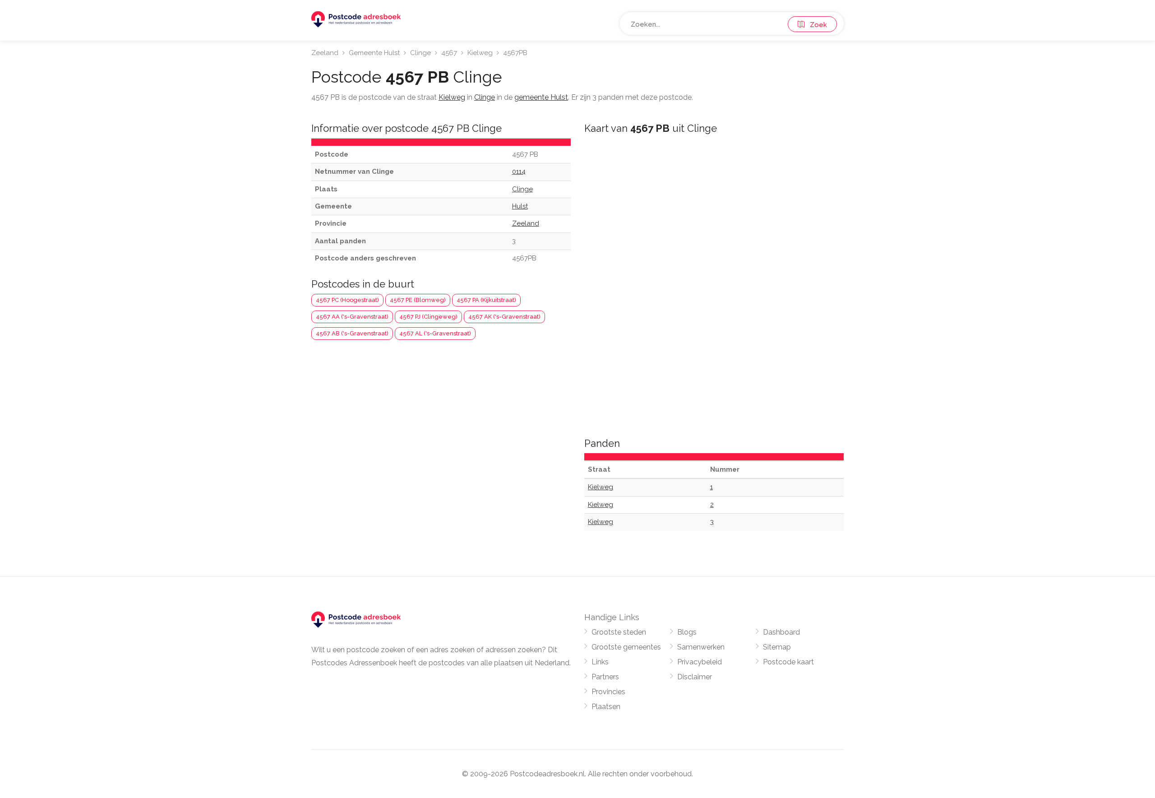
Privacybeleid (699, 662)
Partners (605, 677)
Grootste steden (618, 632)
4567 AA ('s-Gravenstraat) (352, 316)
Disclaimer (694, 677)
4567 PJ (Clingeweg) (428, 316)
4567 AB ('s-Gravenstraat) (352, 333)
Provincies (608, 691)
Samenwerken (701, 647)
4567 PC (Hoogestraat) (347, 300)
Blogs (687, 632)
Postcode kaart (788, 662)
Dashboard (781, 632)
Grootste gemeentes (626, 647)
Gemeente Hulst (374, 53)
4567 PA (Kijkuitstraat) (486, 300)
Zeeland (324, 53)
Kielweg (480, 53)
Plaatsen (605, 706)
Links (600, 662)
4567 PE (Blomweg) (418, 300)
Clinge (420, 53)
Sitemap (777, 647)
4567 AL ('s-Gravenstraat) (435, 333)
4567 (449, 53)
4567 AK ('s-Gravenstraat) (504, 316)
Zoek (815, 25)
